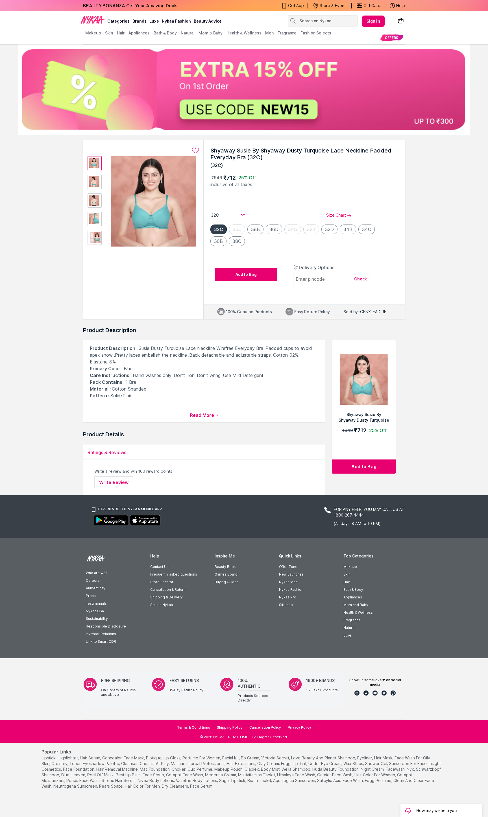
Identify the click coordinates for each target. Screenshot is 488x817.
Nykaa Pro (287, 597)
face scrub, (154, 774)
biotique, (154, 757)
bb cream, (250, 757)
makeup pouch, (228, 769)
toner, (75, 763)
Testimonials (96, 603)
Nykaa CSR (95, 611)
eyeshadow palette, (101, 763)
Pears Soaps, (111, 786)
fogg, (286, 763)
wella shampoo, (296, 769)
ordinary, (59, 763)
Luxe (347, 635)
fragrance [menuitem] (287, 32)
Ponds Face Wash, (83, 780)
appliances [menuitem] (139, 32)
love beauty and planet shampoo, (323, 757)
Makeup (350, 567)
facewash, (396, 769)
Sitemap (286, 605)
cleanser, (130, 763)
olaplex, (252, 769)
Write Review (113, 482)
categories (118, 21)
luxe (154, 21)
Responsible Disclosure (106, 626)
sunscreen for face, (408, 763)
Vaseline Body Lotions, (197, 780)
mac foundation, (155, 769)
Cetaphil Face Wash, (185, 774)
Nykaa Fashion (176, 21)
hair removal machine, (117, 769)
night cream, (373, 769)
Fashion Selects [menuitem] (315, 32)
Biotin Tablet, (259, 780)
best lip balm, (128, 774)
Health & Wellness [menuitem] (243, 32)
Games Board (226, 574)
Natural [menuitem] (188, 32)
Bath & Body (353, 589)
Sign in (373, 21)
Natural (349, 628)
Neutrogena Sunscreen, (75, 786)
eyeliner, (365, 757)
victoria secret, (275, 757)
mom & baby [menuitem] (211, 32)
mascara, (179, 763)
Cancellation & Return (168, 589)
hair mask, (383, 757)
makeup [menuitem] (93, 32)
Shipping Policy (230, 727)
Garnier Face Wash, (335, 774)
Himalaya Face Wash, (296, 774)
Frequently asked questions (173, 574)
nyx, (411, 769)
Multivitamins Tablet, (257, 774)
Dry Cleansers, (175, 786)
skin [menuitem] (109, 32)
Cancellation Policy (265, 727)
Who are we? (96, 573)
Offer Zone (288, 567)
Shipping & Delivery (166, 597)
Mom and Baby (355, 605)
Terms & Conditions (193, 727)
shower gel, (376, 763)
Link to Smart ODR (101, 641)
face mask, (134, 757)
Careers (93, 580)
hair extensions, (241, 763)
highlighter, (68, 757)
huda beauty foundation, (336, 769)
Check (360, 278)
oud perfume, (200, 769)
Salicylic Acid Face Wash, (340, 780)
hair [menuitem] (121, 32)
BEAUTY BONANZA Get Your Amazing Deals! (130, 5)
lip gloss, (172, 757)
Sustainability (97, 618)
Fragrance (352, 620)
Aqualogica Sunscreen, (294, 780)
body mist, (270, 769)
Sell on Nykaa (161, 605)
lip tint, (300, 763)
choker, (179, 769)
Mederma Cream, (221, 774)
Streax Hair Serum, (119, 780)
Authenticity (95, 588)
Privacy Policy (299, 727)
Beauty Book (225, 567)
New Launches (291, 574)
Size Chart (336, 215)
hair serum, (90, 757)
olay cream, (268, 763)
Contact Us (159, 567)
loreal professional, (207, 763)
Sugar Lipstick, (232, 780)
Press (91, 596)
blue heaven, (73, 774)
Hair (346, 582)
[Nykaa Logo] (92, 19)
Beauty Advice (208, 21)
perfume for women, (201, 757)
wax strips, (353, 763)
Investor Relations (101, 634)
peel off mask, (101, 774)
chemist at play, (155, 763)
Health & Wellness (358, 612)
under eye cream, (325, 763)
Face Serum (201, 786)
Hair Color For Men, (143, 786)
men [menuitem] (269, 32)
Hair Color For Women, (375, 774)
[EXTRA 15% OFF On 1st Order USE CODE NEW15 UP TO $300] (244, 89)
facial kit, (231, 757)
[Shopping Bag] (400, 21)
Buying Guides (227, 582)
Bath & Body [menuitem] (165, 32)
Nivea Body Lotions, (156, 780)
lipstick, (49, 757)
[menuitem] (392, 37)
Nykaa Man (288, 582)
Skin (346, 574)
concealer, (112, 757)
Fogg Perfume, (378, 780)
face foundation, (79, 769)
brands (139, 21)
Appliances (352, 597)
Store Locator (161, 582)
